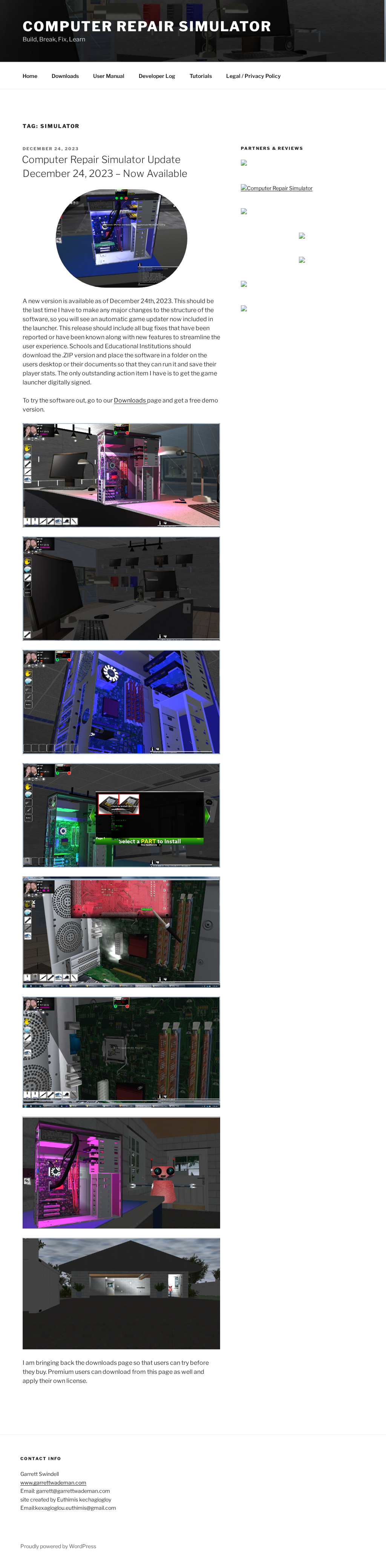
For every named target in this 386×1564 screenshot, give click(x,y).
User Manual (108, 76)
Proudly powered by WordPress (58, 1546)
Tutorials (201, 76)
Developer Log (157, 76)
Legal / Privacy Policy (253, 76)
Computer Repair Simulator (147, 26)
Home (30, 76)
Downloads (65, 76)
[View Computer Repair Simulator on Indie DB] (276, 188)
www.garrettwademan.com (53, 1482)
